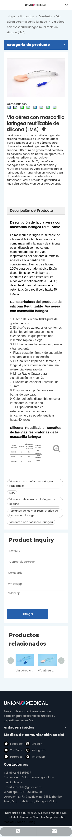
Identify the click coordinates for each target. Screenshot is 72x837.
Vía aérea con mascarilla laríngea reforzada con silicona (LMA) (47, 670)
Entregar (27, 614)
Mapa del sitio (55, 817)
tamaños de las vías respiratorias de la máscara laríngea (33, 513)
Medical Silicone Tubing (19, 822)
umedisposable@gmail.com (22, 787)
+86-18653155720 (30, 792)
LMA (12, 493)
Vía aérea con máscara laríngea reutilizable (31, 483)
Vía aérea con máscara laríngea (31, 522)
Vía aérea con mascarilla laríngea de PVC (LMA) (25, 670)
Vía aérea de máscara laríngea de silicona (32, 501)
